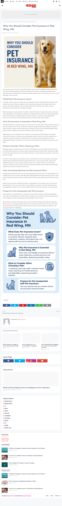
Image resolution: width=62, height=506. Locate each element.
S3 (5, 406)
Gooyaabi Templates (26, 495)
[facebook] (54, 1)
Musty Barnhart (7, 204)
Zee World (7, 418)
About (13, 1)
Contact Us (57, 495)
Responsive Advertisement (31, 14)
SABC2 (6, 411)
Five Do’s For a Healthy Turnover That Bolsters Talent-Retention (26, 455)
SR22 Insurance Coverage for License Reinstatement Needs (11, 345)
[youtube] (42, 360)
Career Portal (5, 441)
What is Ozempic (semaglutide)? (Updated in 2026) (22, 481)
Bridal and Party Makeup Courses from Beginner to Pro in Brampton (26, 388)
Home (7, 1)
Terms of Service (34, 1)
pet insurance (52, 93)
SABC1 (6, 408)
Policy (26, 1)
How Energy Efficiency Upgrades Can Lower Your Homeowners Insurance (50, 346)
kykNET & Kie (8, 427)
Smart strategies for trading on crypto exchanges (21, 463)
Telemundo (8, 415)
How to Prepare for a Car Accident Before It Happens (29, 345)
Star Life (7, 413)
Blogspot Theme (10, 495)
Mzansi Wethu (8, 403)
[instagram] (59, 1)
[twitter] (56, 1)
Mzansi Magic (8, 401)
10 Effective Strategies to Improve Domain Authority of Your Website (27, 448)
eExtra (6, 420)
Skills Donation (5, 438)
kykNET (6, 425)
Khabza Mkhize (7, 32)
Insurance (8, 21)
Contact (19, 1)
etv (5, 423)
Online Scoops (5, 439)
